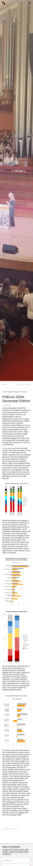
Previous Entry (20, 384)
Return (5, 384)
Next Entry (29, 384)
